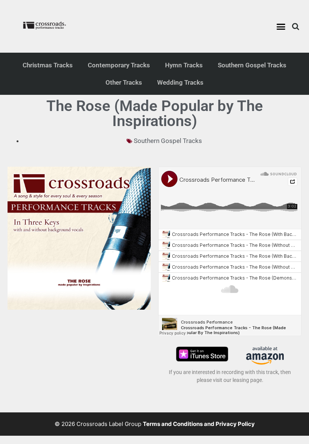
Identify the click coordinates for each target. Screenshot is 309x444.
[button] (281, 26)
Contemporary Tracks (119, 65)
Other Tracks (124, 82)
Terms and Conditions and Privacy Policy (199, 423)
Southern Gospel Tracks (252, 65)
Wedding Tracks (180, 82)
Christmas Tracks (48, 65)
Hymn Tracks (184, 65)
